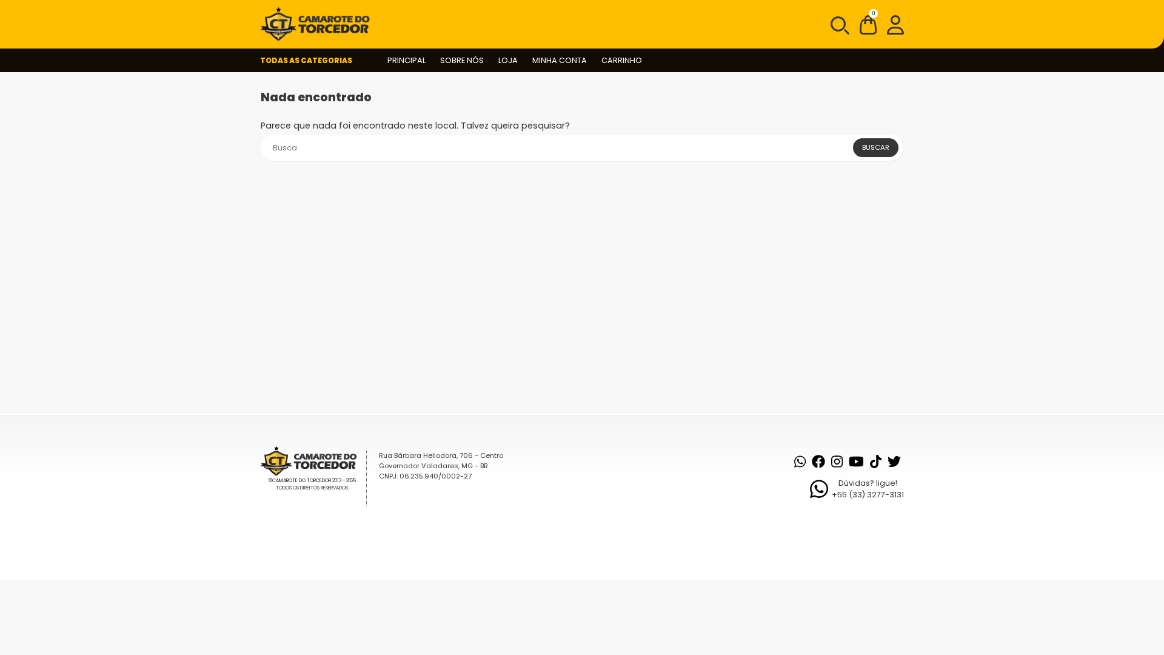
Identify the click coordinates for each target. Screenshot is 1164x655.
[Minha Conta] (895, 24)
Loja (508, 60)
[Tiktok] (875, 461)
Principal (406, 60)
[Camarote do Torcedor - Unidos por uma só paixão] (319, 24)
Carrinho (621, 60)
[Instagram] (837, 461)
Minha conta (559, 60)
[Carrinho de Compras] (868, 27)
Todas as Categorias (306, 60)
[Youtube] (856, 461)
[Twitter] (894, 461)
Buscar (875, 147)
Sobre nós (462, 60)
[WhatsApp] (800, 461)
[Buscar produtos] (839, 24)
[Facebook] (818, 461)
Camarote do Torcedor (301, 480)
